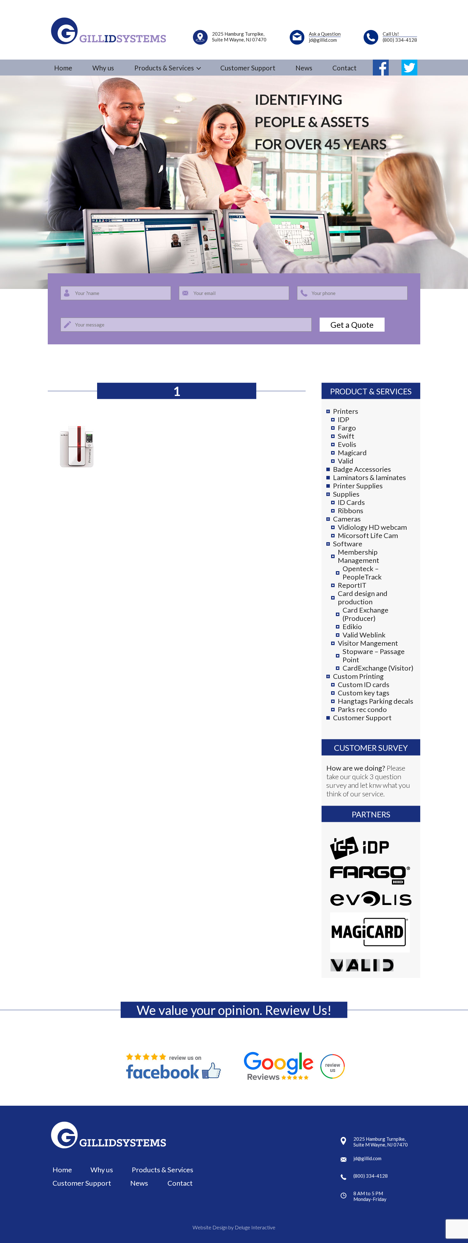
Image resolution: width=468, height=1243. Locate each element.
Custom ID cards (363, 684)
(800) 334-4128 (370, 1176)
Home (63, 68)
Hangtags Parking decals (375, 701)
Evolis (347, 444)
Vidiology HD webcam (372, 527)
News (303, 68)
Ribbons (350, 511)
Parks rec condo (362, 709)
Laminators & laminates (369, 477)
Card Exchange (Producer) (365, 614)
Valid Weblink (364, 635)
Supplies (346, 494)
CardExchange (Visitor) (378, 668)
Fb (381, 68)
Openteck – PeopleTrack (362, 572)
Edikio (352, 626)
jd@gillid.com (367, 1158)
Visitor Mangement (368, 643)
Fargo (347, 428)
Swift (346, 436)
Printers (345, 411)
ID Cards (351, 502)
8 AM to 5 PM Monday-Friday (369, 1196)
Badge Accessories (362, 469)
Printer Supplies (358, 486)
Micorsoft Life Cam (368, 535)
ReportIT (352, 585)
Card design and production (362, 597)
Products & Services (162, 1169)
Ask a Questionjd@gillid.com (325, 37)
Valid (345, 461)
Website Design (210, 1227)
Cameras (347, 519)
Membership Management (358, 556)
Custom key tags (363, 693)
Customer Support (247, 68)
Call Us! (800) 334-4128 (400, 37)
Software (347, 544)
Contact (344, 68)
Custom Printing (358, 676)
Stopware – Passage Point (374, 655)
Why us (103, 68)
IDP (343, 419)
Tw (409, 68)
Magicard (352, 453)
